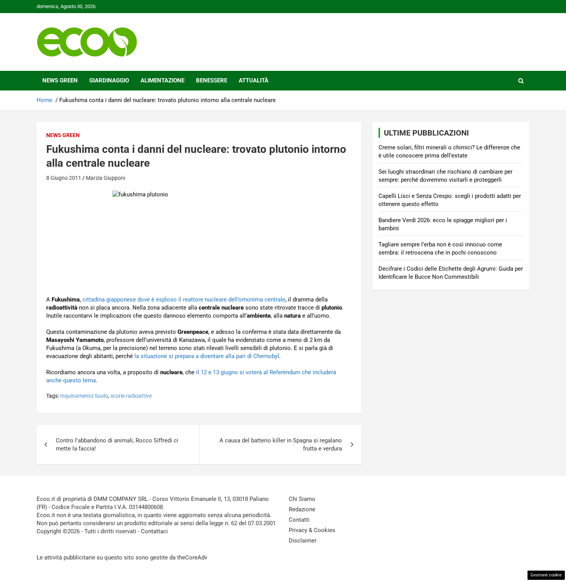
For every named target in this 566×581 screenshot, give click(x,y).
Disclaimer (302, 540)
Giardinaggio (109, 80)
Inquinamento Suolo (84, 396)
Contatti (299, 519)
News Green (60, 80)
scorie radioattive (131, 396)
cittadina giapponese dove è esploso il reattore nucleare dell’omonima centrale (183, 299)
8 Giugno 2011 (63, 178)
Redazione (302, 509)
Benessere (211, 80)
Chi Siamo (302, 499)
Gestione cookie (546, 575)
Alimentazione (162, 80)
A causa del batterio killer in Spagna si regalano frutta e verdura (280, 444)
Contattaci (154, 531)
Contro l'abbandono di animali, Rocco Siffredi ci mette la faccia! (117, 444)
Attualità (253, 80)
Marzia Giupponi (105, 178)
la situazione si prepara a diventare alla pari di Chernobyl (206, 356)
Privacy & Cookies (312, 530)
